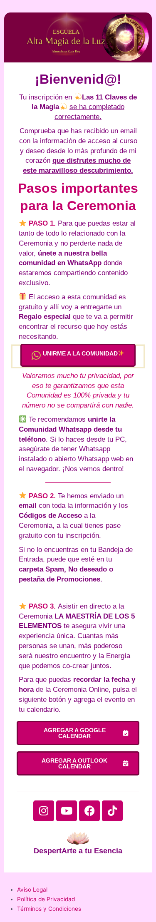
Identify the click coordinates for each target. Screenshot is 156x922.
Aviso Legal (32, 889)
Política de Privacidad (46, 899)
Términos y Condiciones (49, 908)
